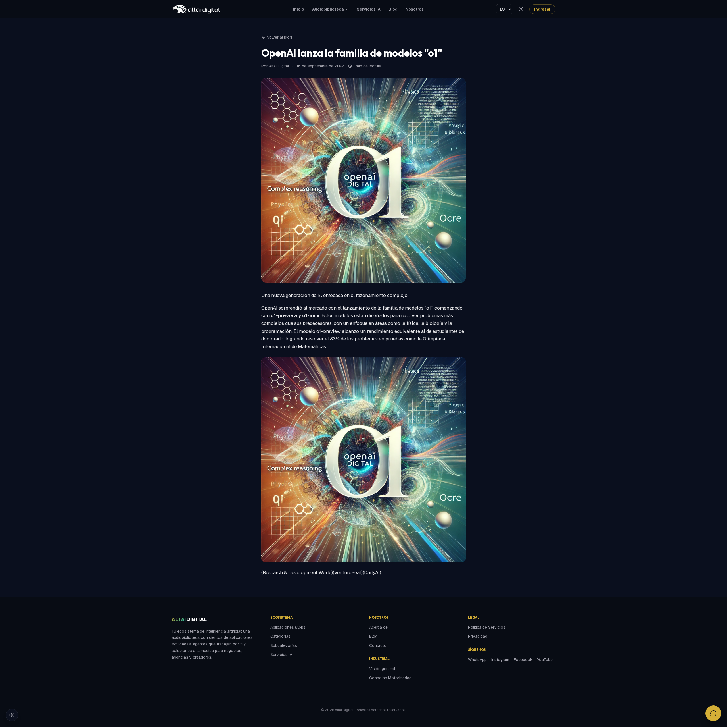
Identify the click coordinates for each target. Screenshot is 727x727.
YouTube (545, 659)
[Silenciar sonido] (12, 715)
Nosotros (415, 9)
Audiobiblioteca (328, 9)
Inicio (298, 9)
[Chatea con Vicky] (713, 713)
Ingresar (542, 9)
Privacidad (477, 636)
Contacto (378, 645)
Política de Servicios (486, 627)
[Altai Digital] (196, 9)
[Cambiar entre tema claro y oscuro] (521, 9)
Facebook (523, 659)
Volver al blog (279, 37)
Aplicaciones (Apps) (288, 627)
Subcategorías (283, 645)
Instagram (500, 659)
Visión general (382, 668)
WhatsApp (477, 659)
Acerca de (378, 627)
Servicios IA (369, 9)
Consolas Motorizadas (390, 677)
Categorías (280, 636)
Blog (393, 9)
